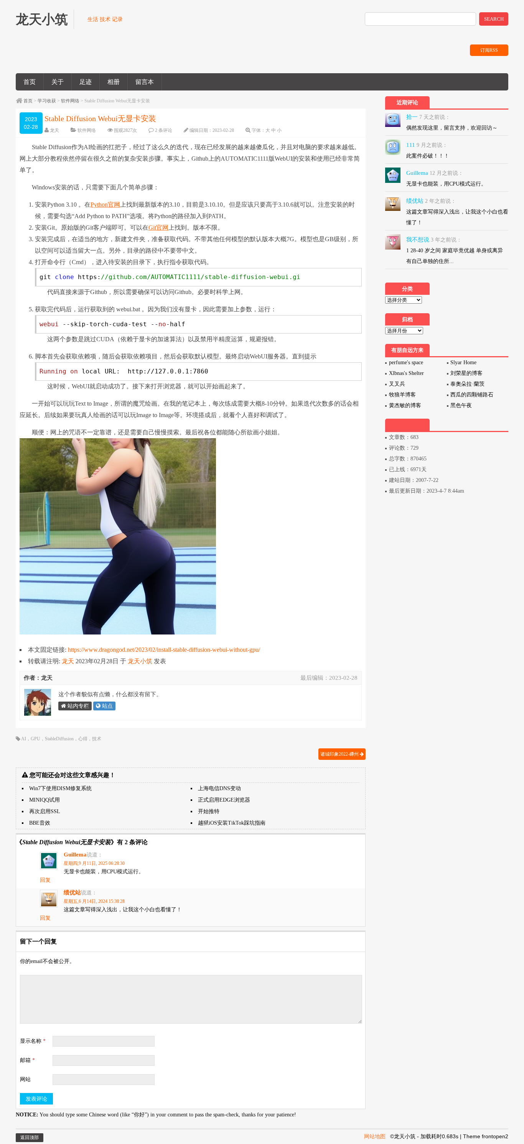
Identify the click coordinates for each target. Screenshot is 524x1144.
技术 (96, 738)
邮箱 (27, 1060)
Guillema (75, 854)
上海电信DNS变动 (219, 788)
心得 (82, 738)
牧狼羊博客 (402, 395)
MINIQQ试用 (44, 800)
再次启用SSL (44, 811)
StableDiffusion (59, 738)
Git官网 (158, 227)
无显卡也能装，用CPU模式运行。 (446, 184)
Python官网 (105, 204)
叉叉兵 (397, 384)
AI (23, 738)
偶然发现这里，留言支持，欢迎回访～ (452, 128)
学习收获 (47, 101)
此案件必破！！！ (427, 156)
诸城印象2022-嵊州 (340, 754)
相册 (113, 82)
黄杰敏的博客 (405, 405)
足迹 (85, 82)
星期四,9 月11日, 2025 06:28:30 (94, 863)
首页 (29, 82)
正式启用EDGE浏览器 (224, 800)
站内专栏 (77, 706)
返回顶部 (29, 1137)
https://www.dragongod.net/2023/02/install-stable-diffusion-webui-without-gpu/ (164, 649)
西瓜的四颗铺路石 (471, 395)
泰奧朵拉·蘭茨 (467, 384)
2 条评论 (163, 130)
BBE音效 (39, 823)
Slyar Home (463, 362)
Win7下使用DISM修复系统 (60, 788)
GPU (35, 738)
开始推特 (208, 811)
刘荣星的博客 (466, 373)
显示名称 (33, 1041)
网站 (25, 1079)
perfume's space (406, 362)
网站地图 (375, 1136)
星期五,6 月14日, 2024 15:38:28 (94, 901)
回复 (45, 880)
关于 (57, 82)
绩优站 (72, 892)
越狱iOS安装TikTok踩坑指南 (231, 823)
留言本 (144, 82)
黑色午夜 (461, 405)
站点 (107, 706)
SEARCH (494, 19)
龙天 (54, 130)
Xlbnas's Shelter (406, 373)
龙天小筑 (140, 661)
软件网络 (70, 101)
